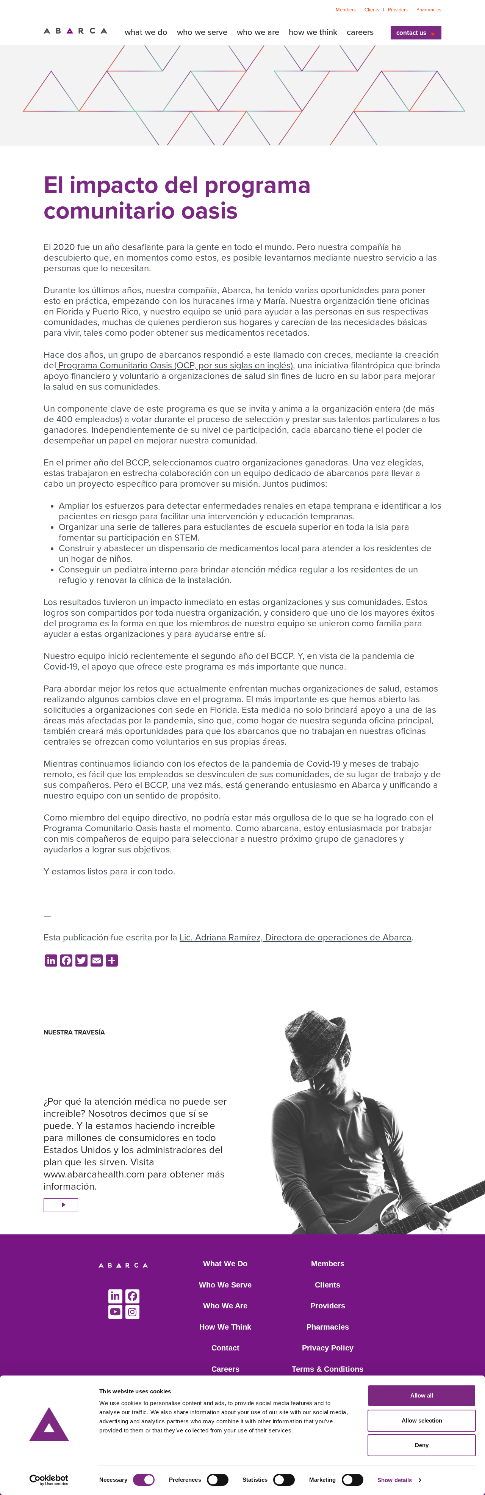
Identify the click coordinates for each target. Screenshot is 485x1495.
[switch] (217, 1480)
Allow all (421, 1395)
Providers (398, 10)
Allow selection (422, 1420)
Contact (225, 1348)
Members (346, 10)
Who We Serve (225, 1285)
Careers (225, 1369)
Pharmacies (428, 10)
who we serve (202, 32)
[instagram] (132, 1312)
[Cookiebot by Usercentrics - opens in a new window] (49, 1480)
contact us (411, 33)
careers (360, 32)
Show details (394, 1480)
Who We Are (225, 1306)
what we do (146, 32)
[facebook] (132, 1296)
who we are (258, 32)
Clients (372, 10)
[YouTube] (115, 1312)
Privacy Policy (328, 1348)
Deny (422, 1445)
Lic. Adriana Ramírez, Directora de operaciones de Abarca (295, 937)
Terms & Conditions (327, 1369)
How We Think (225, 1327)
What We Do (225, 1263)
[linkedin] (115, 1296)
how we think (313, 32)
